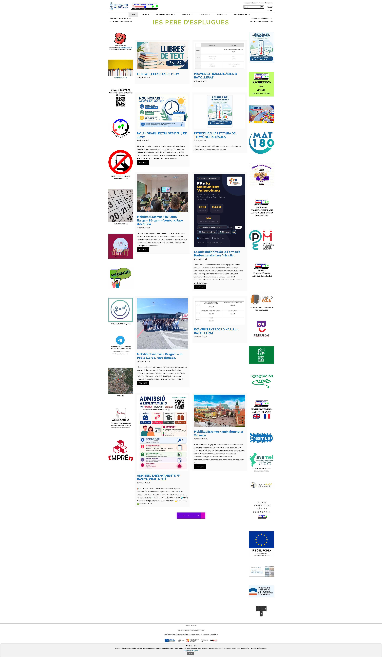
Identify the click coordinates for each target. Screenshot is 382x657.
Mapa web (199, 634)
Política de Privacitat (177, 634)
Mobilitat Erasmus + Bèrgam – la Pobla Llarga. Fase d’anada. (159, 355)
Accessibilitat (214, 634)
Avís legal (167, 634)
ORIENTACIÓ (186, 14)
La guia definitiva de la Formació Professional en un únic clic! (217, 253)
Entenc (190, 654)
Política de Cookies (189, 634)
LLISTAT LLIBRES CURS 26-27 (158, 74)
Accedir (270, 10)
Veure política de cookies (191, 650)
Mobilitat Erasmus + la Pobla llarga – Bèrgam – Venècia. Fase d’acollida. (160, 220)
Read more (143, 162)
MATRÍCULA (221, 14)
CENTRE (144, 14)
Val (268, 7)
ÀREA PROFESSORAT (241, 14)
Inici (133, 14)
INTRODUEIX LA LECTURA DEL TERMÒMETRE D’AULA (215, 135)
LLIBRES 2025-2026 (120, 78)
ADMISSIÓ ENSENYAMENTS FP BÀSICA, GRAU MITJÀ (158, 477)
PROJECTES (204, 14)
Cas (271, 7)
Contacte (206, 634)
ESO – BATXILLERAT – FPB (164, 14)
